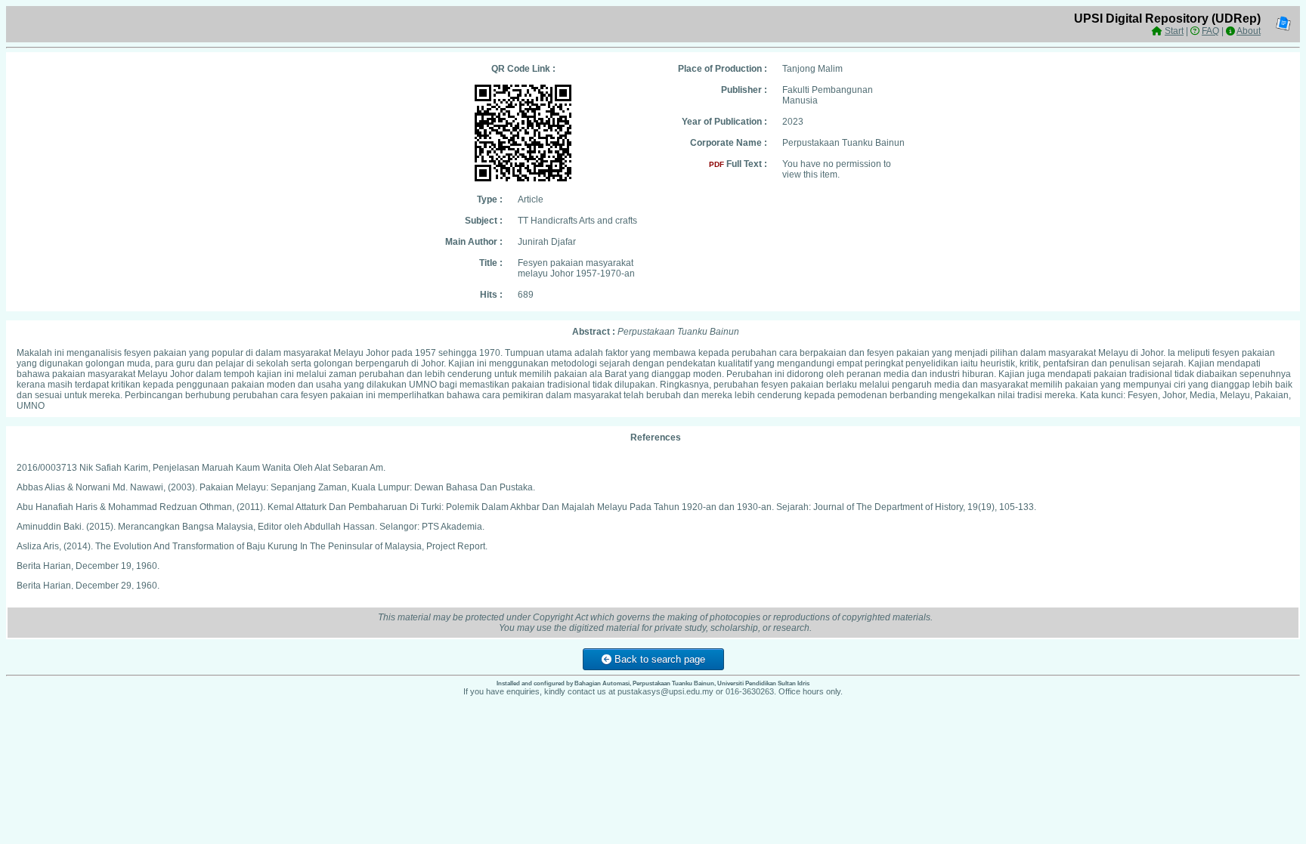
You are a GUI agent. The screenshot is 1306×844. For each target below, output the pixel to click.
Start (1174, 31)
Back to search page (658, 659)
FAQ (1210, 31)
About (1248, 31)
